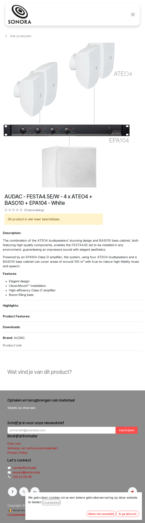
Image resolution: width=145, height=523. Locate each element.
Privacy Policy (17, 453)
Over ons (14, 443)
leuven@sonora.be (26, 472)
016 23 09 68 (22, 477)
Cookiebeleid (16, 515)
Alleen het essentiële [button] (101, 513)
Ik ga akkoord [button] (127, 513)
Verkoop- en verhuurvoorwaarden (32, 448)
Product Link (12, 345)
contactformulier (25, 468)
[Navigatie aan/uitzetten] (133, 14)
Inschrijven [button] (126, 430)
